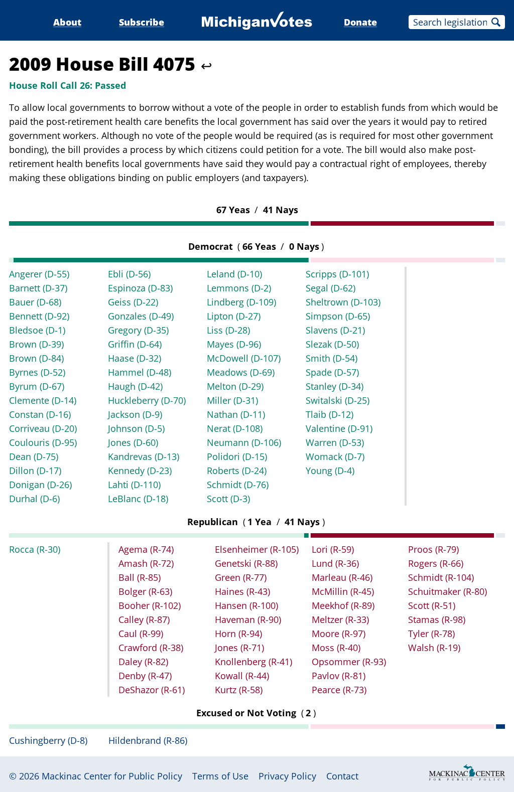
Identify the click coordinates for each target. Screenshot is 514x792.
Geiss (133, 302)
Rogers (435, 563)
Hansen (246, 605)
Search (496, 22)
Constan (40, 414)
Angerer (39, 274)
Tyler (431, 633)
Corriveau (43, 428)
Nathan (236, 414)
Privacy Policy (287, 776)
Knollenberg (253, 662)
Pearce (339, 690)
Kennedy (140, 470)
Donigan (40, 485)
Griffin (135, 344)
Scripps (337, 274)
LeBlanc (138, 499)
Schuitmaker (447, 591)
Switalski (337, 400)
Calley (144, 619)
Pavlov (338, 676)
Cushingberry (48, 740)
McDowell (244, 358)
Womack (335, 456)
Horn (238, 633)
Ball (139, 577)
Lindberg (241, 302)
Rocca (34, 549)
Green (241, 577)
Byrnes (37, 372)
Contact (342, 776)
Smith (331, 358)
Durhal (34, 499)
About (67, 22)
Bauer (35, 302)
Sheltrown (343, 302)
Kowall (242, 676)
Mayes (234, 344)
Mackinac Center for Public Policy (112, 776)
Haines (242, 591)
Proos (433, 549)
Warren (335, 442)
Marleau (342, 577)
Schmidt (238, 485)
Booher (149, 605)
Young (330, 470)
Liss (228, 330)
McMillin (343, 591)
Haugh (135, 386)
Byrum (36, 386)
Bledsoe (37, 330)
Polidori (237, 456)
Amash (146, 563)
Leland (234, 274)
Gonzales (141, 316)
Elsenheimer (257, 549)
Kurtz (239, 690)
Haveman (248, 619)
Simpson (338, 316)
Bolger (145, 591)
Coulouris (43, 442)
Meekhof (343, 605)
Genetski (246, 563)
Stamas (436, 619)
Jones (133, 442)
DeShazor (151, 690)
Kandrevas (143, 456)
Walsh (434, 648)
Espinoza (140, 288)
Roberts (237, 470)
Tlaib (329, 414)
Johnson (136, 428)
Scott (228, 499)
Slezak (332, 344)
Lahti (134, 485)
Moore (338, 633)
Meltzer (340, 619)
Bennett (39, 316)
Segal (330, 288)
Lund (335, 563)
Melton (235, 386)
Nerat (235, 428)
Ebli (129, 274)
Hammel (139, 372)
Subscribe (141, 22)
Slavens (335, 330)
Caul (140, 633)
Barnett (38, 288)
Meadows (241, 372)
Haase (134, 358)
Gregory (138, 330)
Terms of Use (220, 776)
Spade (332, 372)
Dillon (35, 470)
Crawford (150, 648)
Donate (360, 22)
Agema (146, 549)
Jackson (135, 414)
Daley (143, 662)
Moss (336, 648)
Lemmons (239, 288)
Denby (145, 676)
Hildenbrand (147, 740)
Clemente (42, 400)
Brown (36, 344)
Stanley (334, 386)
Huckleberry (147, 400)
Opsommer (349, 662)
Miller (232, 400)
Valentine (339, 428)
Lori (333, 549)
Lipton (234, 316)
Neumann (244, 442)
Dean (33, 456)
